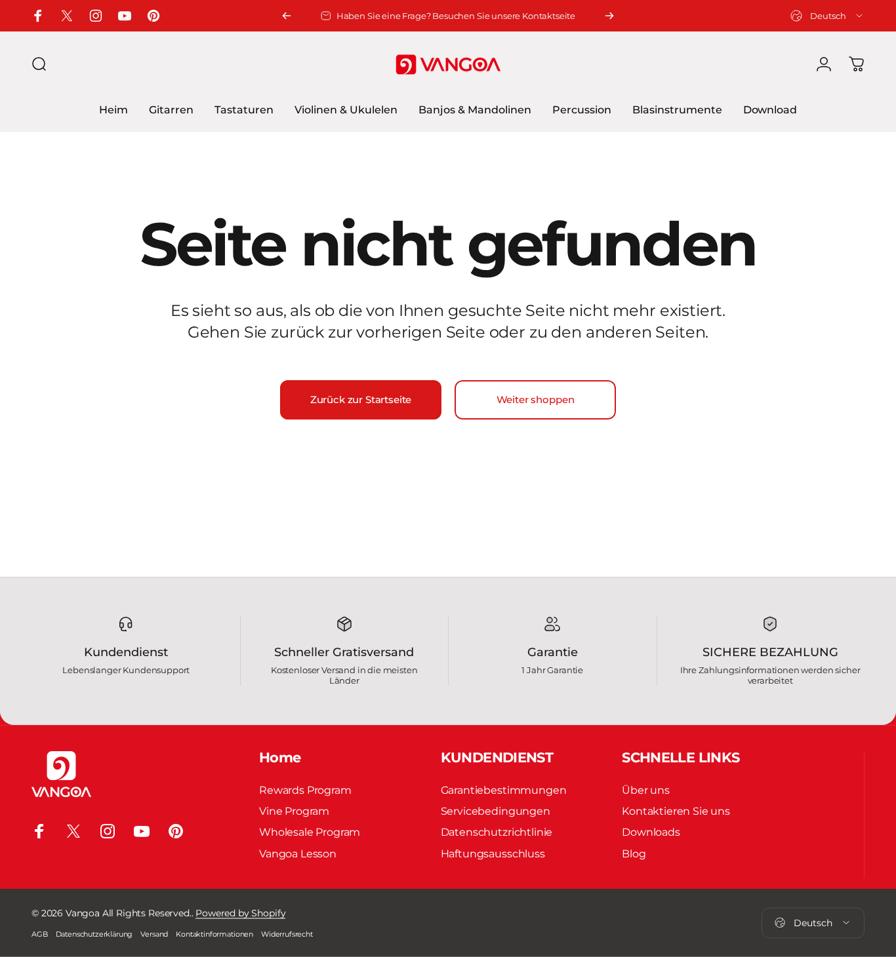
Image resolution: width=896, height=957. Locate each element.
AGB (39, 934)
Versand (154, 934)
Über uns (646, 789)
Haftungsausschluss (493, 853)
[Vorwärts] (609, 15)
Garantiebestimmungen (504, 789)
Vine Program (294, 810)
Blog (633, 853)
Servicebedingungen (495, 810)
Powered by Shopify (240, 913)
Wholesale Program (309, 832)
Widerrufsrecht (287, 934)
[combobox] (827, 15)
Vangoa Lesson (297, 853)
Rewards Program (305, 789)
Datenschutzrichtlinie (497, 832)
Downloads (651, 832)
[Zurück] (286, 15)
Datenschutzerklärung (94, 934)
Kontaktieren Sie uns (676, 810)
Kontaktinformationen (214, 934)
